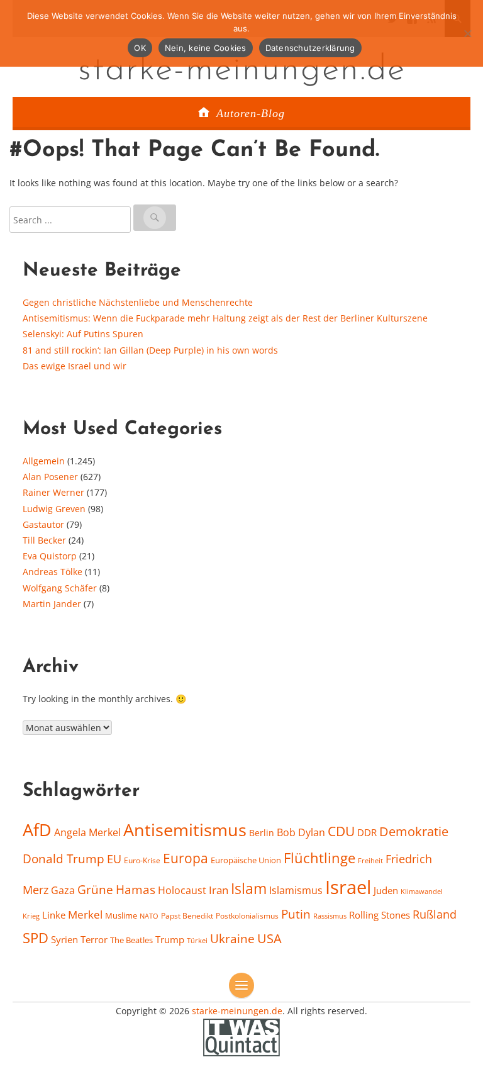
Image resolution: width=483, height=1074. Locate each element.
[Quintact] (241, 1037)
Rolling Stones (379, 915)
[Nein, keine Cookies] (467, 33)
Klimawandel (422, 891)
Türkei (197, 940)
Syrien (64, 939)
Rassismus (330, 915)
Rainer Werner (53, 492)
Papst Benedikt (187, 915)
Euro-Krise (142, 860)
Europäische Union (246, 860)
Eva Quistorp (50, 556)
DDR (367, 832)
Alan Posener (50, 477)
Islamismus (296, 890)
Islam (249, 888)
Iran (218, 889)
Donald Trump (63, 859)
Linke (53, 915)
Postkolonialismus (247, 915)
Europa (185, 858)
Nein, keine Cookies (206, 48)
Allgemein (44, 461)
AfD (37, 829)
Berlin (261, 833)
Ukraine (232, 938)
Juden (386, 890)
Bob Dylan (301, 832)
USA (269, 938)
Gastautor (43, 524)
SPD (35, 938)
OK (140, 48)
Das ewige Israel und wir (74, 366)
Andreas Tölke (52, 572)
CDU (341, 831)
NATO (149, 916)
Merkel (85, 914)
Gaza (63, 890)
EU (114, 858)
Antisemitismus (185, 830)
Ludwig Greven (54, 509)
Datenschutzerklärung (310, 48)
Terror (94, 939)
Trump (169, 939)
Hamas (135, 889)
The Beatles (131, 940)
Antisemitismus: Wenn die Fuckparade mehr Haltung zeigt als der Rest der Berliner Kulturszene (225, 318)
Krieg (31, 915)
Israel (348, 887)
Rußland (435, 914)
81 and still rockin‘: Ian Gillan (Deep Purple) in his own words (150, 350)
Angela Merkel (87, 832)
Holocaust (182, 890)
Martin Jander (52, 604)
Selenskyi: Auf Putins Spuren (83, 334)
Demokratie (413, 831)
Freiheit (370, 860)
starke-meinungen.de (242, 70)
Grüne (95, 889)
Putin (296, 913)
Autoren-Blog (250, 113)
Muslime (121, 915)
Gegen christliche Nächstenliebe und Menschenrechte (138, 302)
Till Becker (44, 540)
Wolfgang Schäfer (60, 588)
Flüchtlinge (319, 858)
